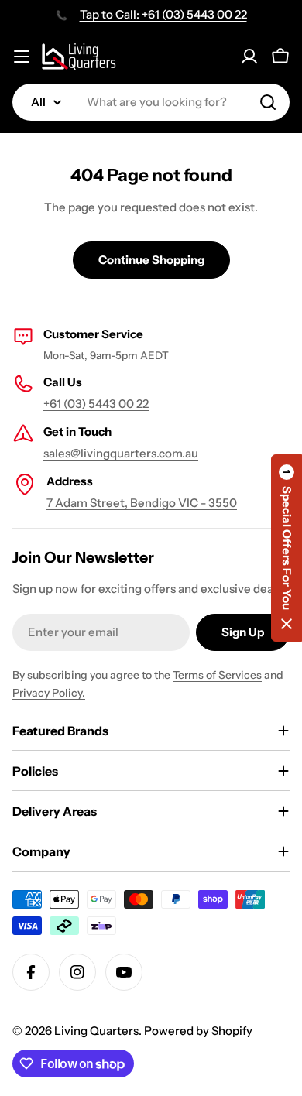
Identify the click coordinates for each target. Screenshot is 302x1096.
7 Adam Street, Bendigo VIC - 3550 (141, 502)
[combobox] (151, 102)
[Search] (268, 102)
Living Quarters (96, 1030)
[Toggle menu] (21, 56)
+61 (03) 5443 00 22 (96, 403)
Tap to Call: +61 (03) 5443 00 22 (163, 14)
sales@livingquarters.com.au (120, 453)
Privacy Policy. (48, 693)
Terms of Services (217, 675)
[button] (286, 548)
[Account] (249, 56)
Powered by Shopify (198, 1030)
